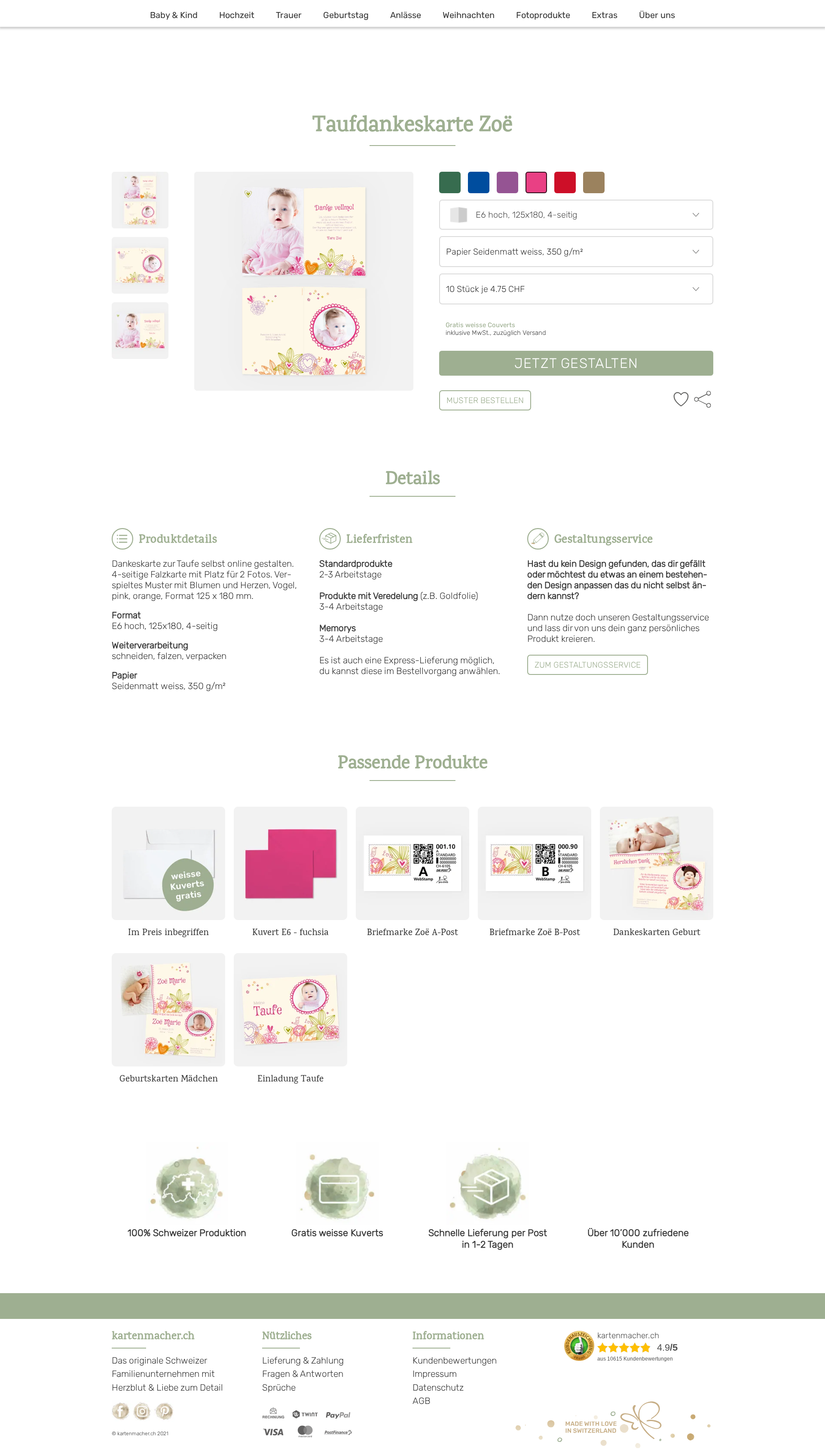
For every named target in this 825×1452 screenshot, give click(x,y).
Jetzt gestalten (576, 363)
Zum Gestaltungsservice (588, 665)
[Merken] (681, 400)
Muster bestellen (485, 400)
